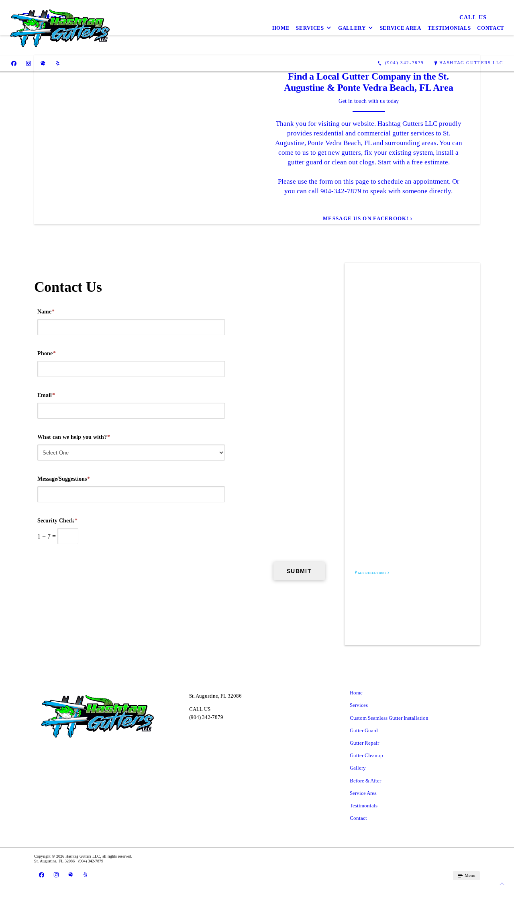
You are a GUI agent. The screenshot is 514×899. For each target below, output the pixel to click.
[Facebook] (13, 63)
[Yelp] (57, 63)
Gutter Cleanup (366, 755)
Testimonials (449, 28)
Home (281, 28)
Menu (469, 875)
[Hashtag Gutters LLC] (59, 27)
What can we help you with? (73, 437)
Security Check (57, 521)
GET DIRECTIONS (372, 573)
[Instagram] (28, 63)
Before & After (365, 781)
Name (46, 312)
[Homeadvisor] (43, 63)
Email (46, 395)
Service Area (400, 28)
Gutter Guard (364, 730)
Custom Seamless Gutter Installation (389, 718)
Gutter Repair (364, 743)
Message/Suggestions (63, 479)
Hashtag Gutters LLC (471, 62)
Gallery (352, 28)
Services (310, 28)
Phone (46, 353)
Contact (490, 28)
